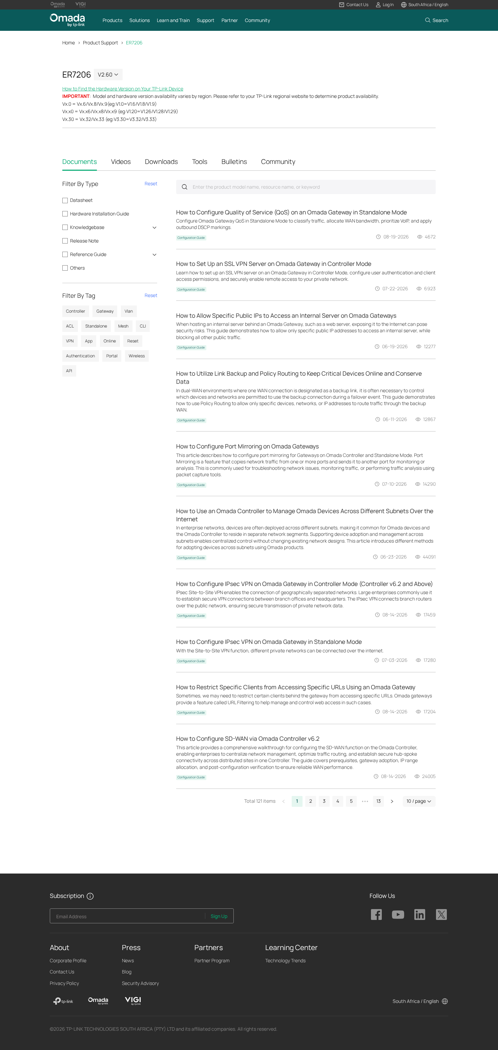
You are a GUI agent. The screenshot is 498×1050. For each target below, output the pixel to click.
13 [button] (378, 801)
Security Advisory (140, 983)
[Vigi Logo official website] (80, 4)
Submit (184, 186)
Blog (126, 971)
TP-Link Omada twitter (441, 914)
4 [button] (337, 801)
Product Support (100, 42)
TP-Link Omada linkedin (420, 914)
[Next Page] (392, 801)
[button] (353, 5)
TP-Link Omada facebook (376, 914)
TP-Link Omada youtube (398, 914)
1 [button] (297, 801)
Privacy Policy (64, 983)
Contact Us (62, 971)
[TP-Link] (63, 1001)
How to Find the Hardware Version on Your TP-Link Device (122, 88)
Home (68, 42)
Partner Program (212, 960)
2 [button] (310, 801)
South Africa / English (416, 1001)
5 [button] (351, 801)
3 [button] (324, 801)
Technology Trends (285, 960)
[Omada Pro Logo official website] (57, 4)
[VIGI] (133, 1001)
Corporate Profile (68, 960)
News (128, 960)
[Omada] (98, 1001)
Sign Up (219, 916)
